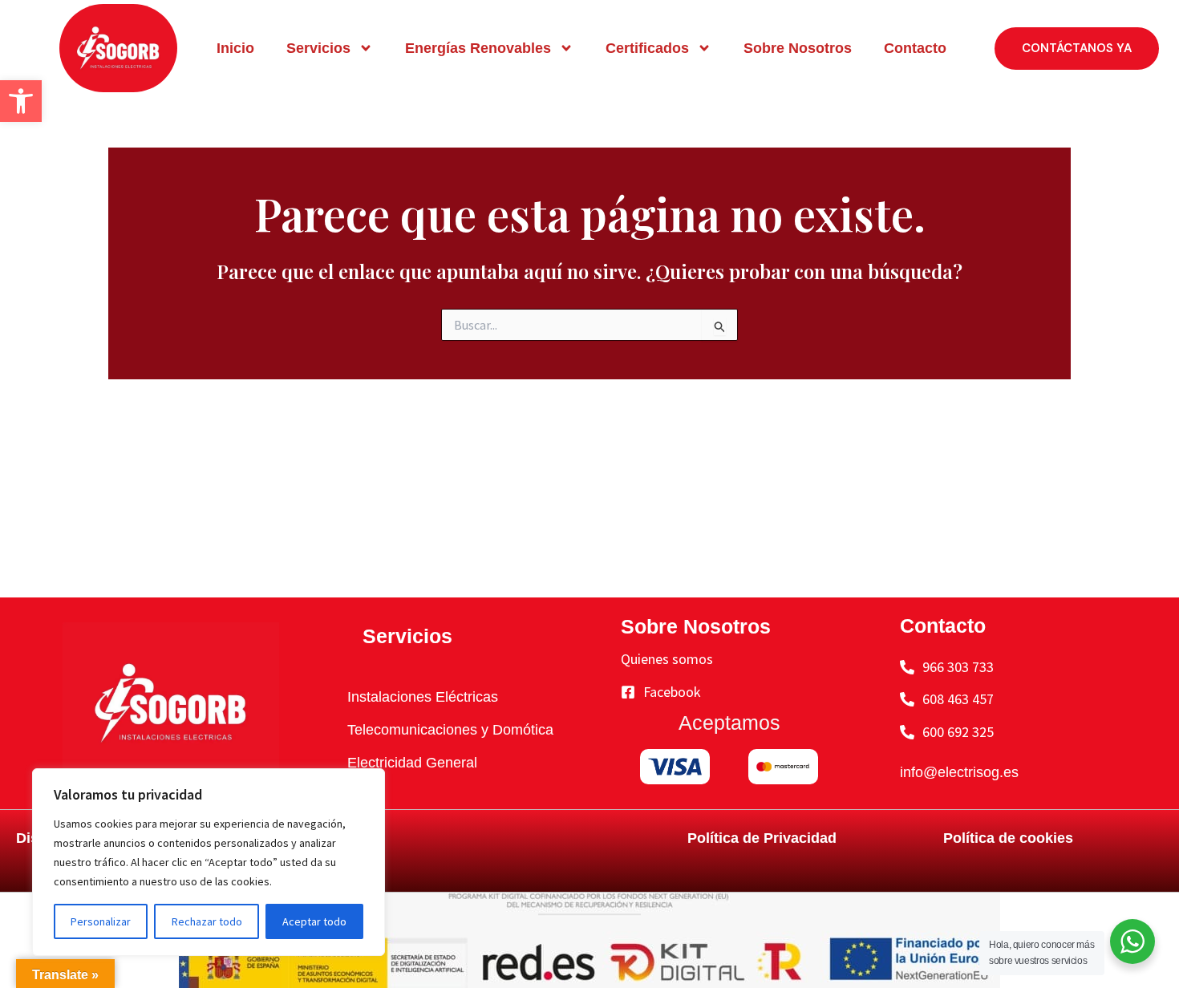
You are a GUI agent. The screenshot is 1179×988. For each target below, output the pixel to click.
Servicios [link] (318, 48)
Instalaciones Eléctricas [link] (422, 697)
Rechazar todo (207, 921)
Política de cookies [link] (1008, 838)
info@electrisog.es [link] (959, 772)
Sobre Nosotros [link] (797, 48)
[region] (208, 862)
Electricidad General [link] (412, 763)
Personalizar (101, 921)
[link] (21, 101)
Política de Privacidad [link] (762, 838)
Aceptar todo (314, 921)
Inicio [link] (235, 48)
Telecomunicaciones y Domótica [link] (450, 730)
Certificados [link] (647, 48)
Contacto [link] (915, 48)
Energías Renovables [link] (478, 48)
